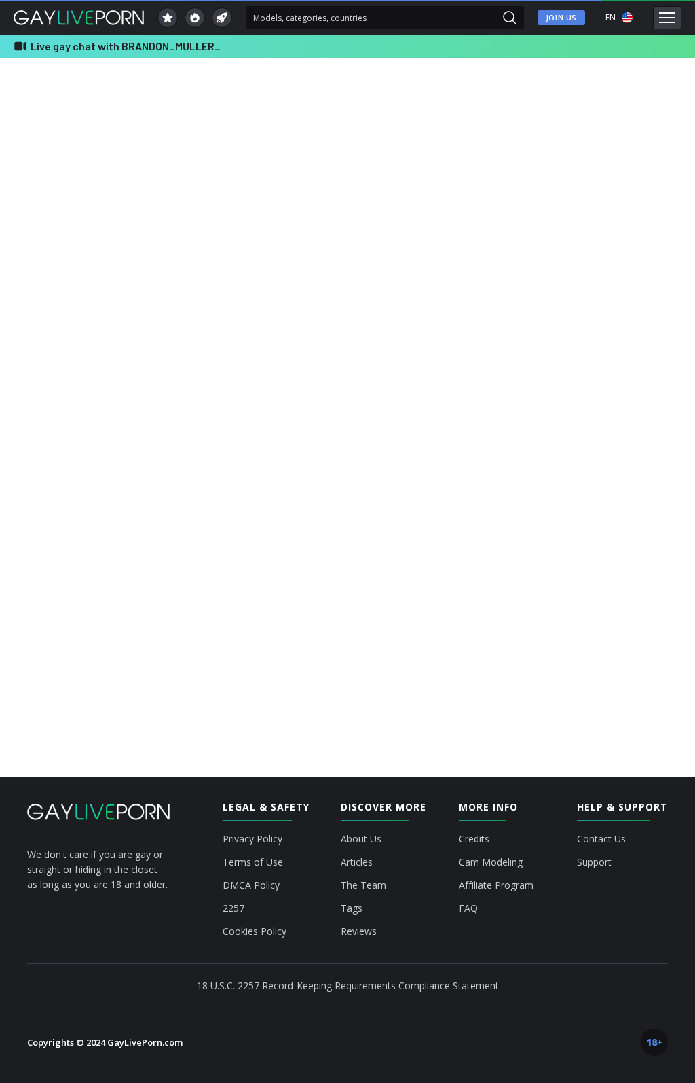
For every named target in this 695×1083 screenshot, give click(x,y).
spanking (638, 527)
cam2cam (477, 478)
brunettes (418, 478)
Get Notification (356, 307)
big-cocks (249, 478)
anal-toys (140, 478)
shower (393, 527)
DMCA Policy (251, 885)
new (631, 503)
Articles (357, 862)
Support (594, 862)
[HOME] (98, 812)
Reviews (359, 931)
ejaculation (349, 503)
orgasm (111, 527)
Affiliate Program (496, 885)
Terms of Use (253, 862)
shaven (343, 527)
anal (91, 478)
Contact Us (601, 839)
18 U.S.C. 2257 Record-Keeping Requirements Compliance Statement (348, 985)
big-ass (193, 478)
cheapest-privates (549, 478)
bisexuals (308, 478)
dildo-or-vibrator (132, 503)
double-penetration (273, 503)
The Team (363, 885)
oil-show (57, 527)
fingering (477, 503)
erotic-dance (415, 503)
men (50, 478)
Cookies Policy (254, 931)
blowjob (364, 478)
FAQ (468, 908)
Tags (351, 908)
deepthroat (61, 503)
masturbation (576, 503)
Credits (474, 839)
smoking (495, 527)
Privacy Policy (252, 839)
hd (523, 503)
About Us (361, 839)
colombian (622, 478)
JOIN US (561, 17)
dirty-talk (200, 503)
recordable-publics (273, 527)
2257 (233, 908)
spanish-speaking (566, 527)
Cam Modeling (491, 862)
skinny (443, 527)
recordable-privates (182, 527)
